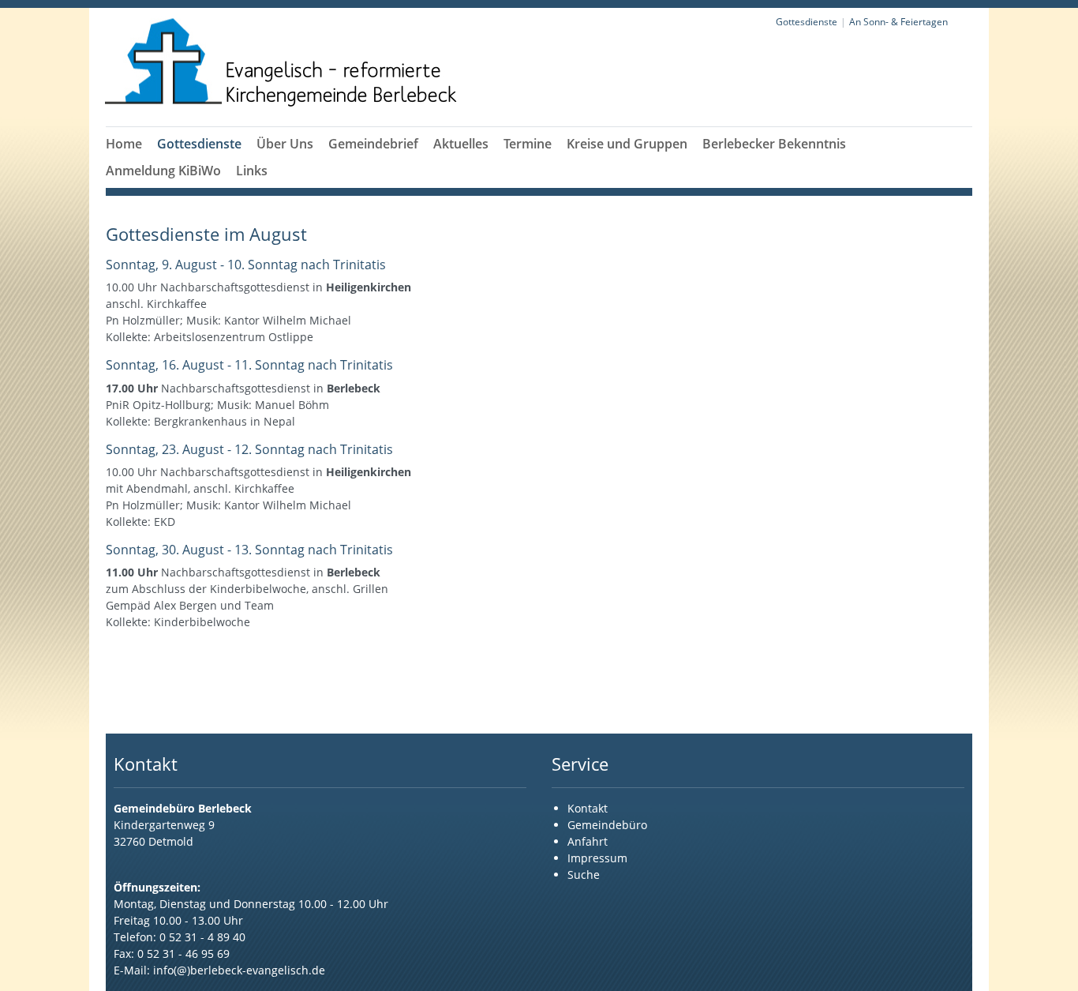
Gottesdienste (199, 143)
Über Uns (284, 143)
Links (252, 170)
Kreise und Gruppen (627, 143)
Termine (527, 143)
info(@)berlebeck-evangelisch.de (239, 970)
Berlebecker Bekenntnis (774, 143)
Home (124, 143)
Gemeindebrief (373, 143)
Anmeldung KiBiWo (163, 170)
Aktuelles (460, 143)
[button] (199, 162)
